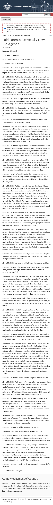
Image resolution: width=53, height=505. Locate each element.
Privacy (22, 499)
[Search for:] (33, 15)
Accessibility (6, 502)
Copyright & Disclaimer (10, 499)
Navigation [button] (6, 19)
